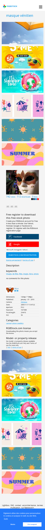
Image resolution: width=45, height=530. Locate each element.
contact (18, 505)
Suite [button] (6, 519)
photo (36, 274)
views (13, 197)
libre (31, 274)
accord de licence (29, 505)
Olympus (24, 302)
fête (20, 274)
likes (35, 197)
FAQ (8, 347)
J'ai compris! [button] (32, 524)
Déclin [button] (12, 524)
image (25, 274)
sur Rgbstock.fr (27, 507)
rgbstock (12, 6)
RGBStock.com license (18, 328)
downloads (26, 197)
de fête (15, 274)
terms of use (16, 347)
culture (14, 323)
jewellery (20, 323)
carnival (8, 323)
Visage (9, 274)
